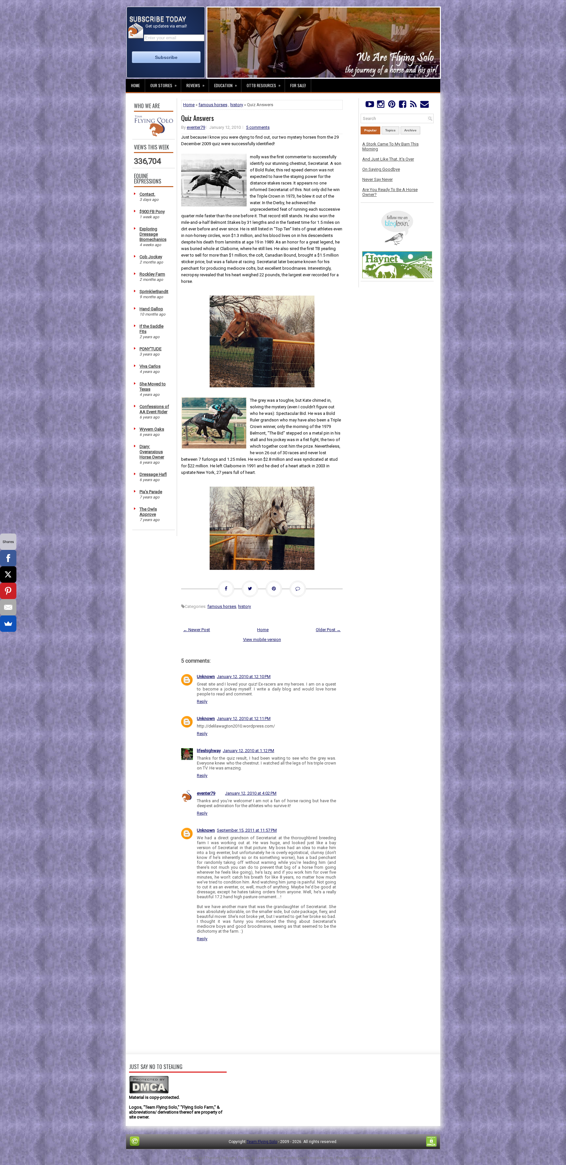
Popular (370, 130)
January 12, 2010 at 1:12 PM (248, 750)
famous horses (212, 104)
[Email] (8, 607)
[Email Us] (424, 105)
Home (135, 85)
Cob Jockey (151, 256)
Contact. (147, 194)
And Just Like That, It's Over (388, 159)
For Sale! (298, 85)
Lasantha (264, 1158)
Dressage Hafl (153, 474)
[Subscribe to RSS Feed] (413, 105)
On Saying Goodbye (381, 169)
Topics (390, 130)
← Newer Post (196, 629)
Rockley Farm (152, 274)
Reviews (195, 85)
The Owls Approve (148, 512)
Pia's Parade (151, 491)
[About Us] (153, 134)
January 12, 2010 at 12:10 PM (244, 676)
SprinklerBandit (154, 291)
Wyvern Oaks (152, 429)
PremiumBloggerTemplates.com (304, 1158)
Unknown (206, 676)
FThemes (211, 1158)
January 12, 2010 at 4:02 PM (250, 793)
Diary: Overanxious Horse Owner (152, 451)
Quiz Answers (197, 118)
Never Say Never (377, 179)
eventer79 (196, 127)
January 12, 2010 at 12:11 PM (244, 718)
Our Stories (163, 85)
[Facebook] (402, 105)
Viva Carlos (150, 366)
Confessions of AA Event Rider (154, 409)
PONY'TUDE (150, 348)
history (236, 104)
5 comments (258, 127)
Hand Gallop (151, 308)
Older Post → (328, 629)
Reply (202, 701)
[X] (8, 574)
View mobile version (262, 639)
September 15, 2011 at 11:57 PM (247, 830)
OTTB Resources (263, 85)
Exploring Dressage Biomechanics (153, 234)
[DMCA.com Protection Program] (149, 1092)
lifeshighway (209, 750)
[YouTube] (369, 105)
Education (225, 85)
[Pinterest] (391, 105)
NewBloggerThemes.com (358, 1158)
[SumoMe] (8, 623)
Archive (410, 130)
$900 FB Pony (152, 211)
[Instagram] (380, 105)
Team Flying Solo (262, 1141)
